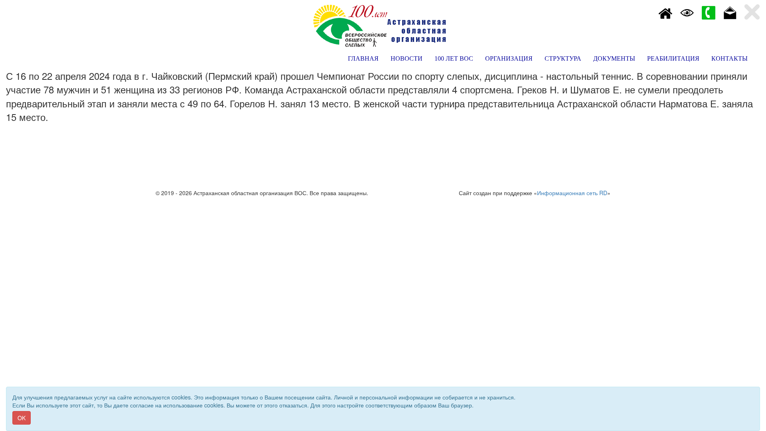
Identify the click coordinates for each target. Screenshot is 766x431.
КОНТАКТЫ (729, 58)
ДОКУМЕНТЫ (614, 58)
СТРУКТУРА (563, 58)
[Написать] (730, 12)
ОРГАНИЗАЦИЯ (509, 58)
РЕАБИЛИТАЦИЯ (673, 58)
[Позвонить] (709, 12)
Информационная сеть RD (572, 193)
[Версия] (687, 12)
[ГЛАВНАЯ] (665, 12)
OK (22, 418)
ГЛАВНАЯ (363, 58)
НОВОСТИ (406, 58)
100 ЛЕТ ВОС (453, 58)
